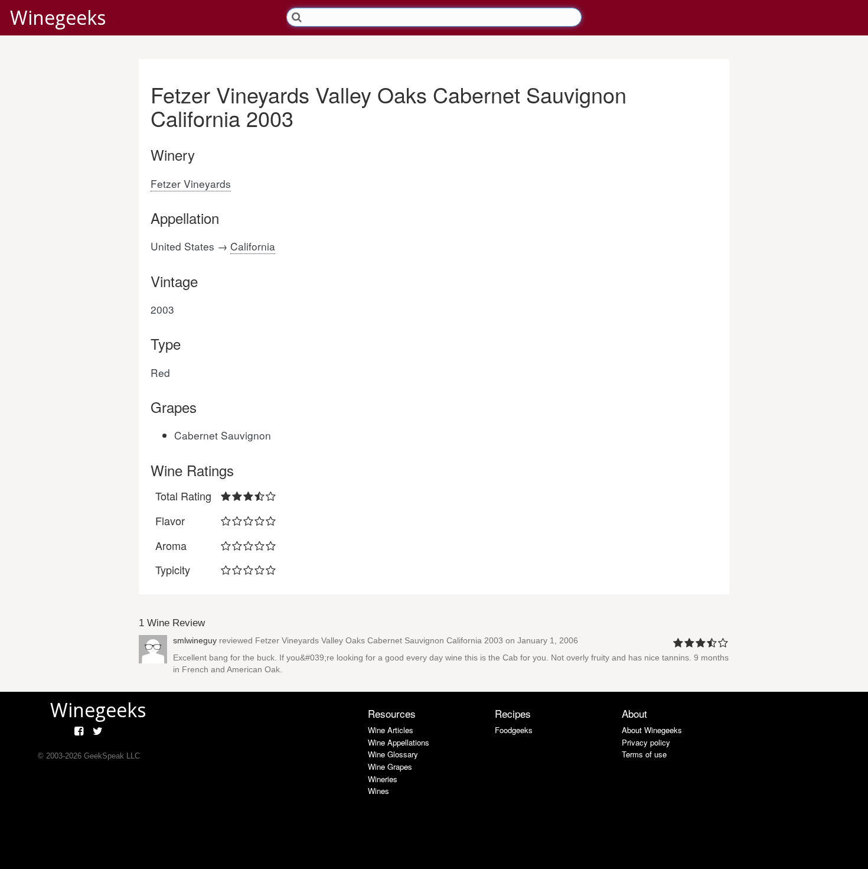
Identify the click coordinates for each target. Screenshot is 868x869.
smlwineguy (195, 640)
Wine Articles (390, 729)
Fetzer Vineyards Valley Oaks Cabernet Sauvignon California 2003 (379, 640)
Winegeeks (58, 17)
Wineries (382, 779)
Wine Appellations (398, 742)
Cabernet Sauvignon (222, 435)
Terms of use (644, 754)
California (252, 246)
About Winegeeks (652, 729)
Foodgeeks (514, 729)
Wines (378, 790)
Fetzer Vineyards (191, 183)
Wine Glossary (393, 754)
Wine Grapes (390, 766)
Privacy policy (646, 742)
